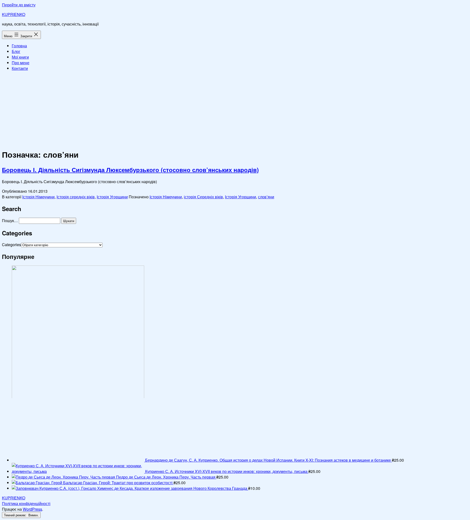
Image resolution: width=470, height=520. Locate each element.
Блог (16, 51)
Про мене (20, 62)
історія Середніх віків (203, 197)
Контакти (20, 68)
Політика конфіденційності (26, 503)
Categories (11, 244)
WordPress (32, 509)
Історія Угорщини (112, 197)
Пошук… (10, 220)
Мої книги (20, 57)
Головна (19, 46)
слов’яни (266, 197)
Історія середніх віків (76, 197)
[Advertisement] (235, 109)
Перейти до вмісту (18, 5)
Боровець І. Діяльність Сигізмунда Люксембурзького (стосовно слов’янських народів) (130, 169)
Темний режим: (15, 515)
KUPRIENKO (13, 14)
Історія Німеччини (38, 197)
